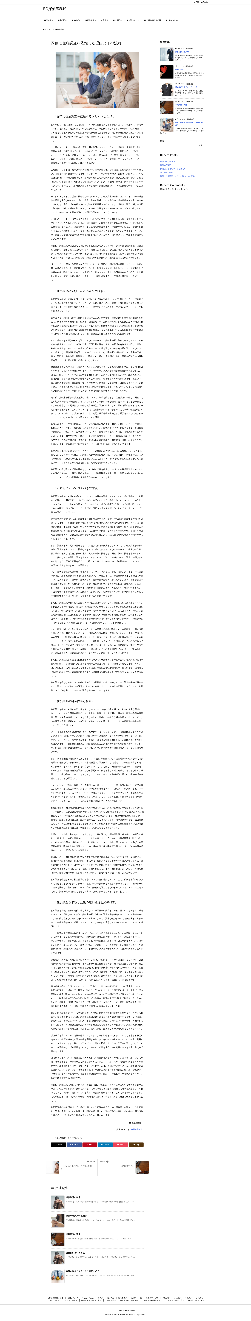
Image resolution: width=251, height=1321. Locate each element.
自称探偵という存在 (75, 1252)
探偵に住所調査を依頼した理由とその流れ (177, 176)
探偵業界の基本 (73, 1197)
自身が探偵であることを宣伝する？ (82, 1271)
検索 (162, 141)
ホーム (47, 29)
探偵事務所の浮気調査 (76, 1215)
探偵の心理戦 (180, 69)
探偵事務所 (59, 29)
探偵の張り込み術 (182, 52)
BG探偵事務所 (136, 1129)
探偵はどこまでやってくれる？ (187, 87)
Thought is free (140, 1315)
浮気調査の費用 (73, 1234)
